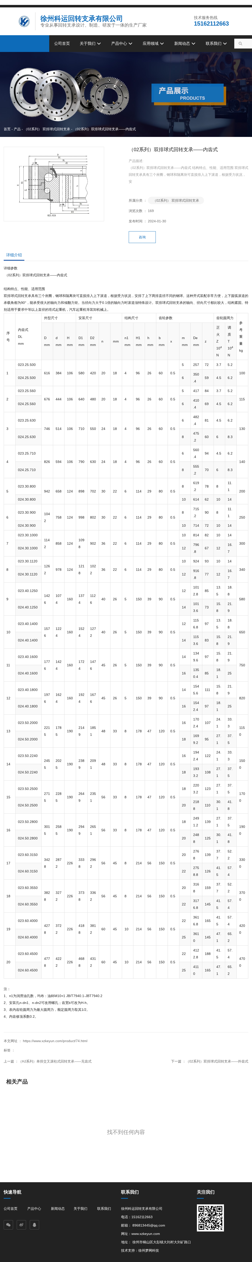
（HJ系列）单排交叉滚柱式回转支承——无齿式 (55, 1061)
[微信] (8, 1224)
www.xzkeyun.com (145, 1234)
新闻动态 (182, 43)
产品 (17, 129)
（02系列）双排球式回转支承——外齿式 (217, 1061)
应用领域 (151, 43)
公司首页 (62, 43)
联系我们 (214, 43)
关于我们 (88, 43)
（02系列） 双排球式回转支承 (47, 129)
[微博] (21, 1224)
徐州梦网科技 (148, 1250)
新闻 (54, 1209)
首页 (8, 129)
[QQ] (34, 1224)
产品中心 (119, 43)
